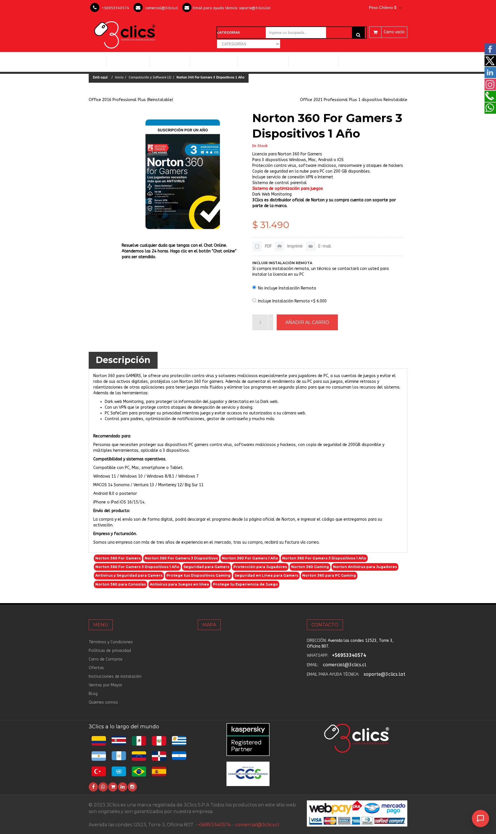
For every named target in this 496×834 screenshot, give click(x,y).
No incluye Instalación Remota (287, 288)
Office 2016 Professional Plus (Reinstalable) (131, 99)
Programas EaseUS (362, 61)
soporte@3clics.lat (255, 8)
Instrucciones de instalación (115, 676)
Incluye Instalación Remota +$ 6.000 (292, 301)
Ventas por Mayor (105, 685)
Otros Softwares (311, 61)
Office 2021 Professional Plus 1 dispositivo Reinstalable (353, 99)
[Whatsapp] (103, 786)
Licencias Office (169, 61)
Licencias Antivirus (261, 61)
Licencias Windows (214, 61)
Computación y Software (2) (150, 77)
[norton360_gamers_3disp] (183, 174)
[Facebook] (93, 786)
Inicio (97, 61)
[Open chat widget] (480, 818)
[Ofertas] (112, 786)
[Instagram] (132, 786)
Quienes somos (103, 702)
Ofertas (96, 667)
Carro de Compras (106, 659)
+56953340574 (115, 8)
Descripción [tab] (123, 360)
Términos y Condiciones (111, 642)
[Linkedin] (122, 786)
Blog (93, 693)
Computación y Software (128, 61)
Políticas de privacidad (110, 650)
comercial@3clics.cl (161, 8)
